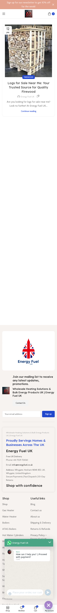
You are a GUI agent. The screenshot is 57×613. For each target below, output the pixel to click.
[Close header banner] (53, 4)
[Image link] (28, 350)
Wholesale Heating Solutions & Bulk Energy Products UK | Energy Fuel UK (33, 392)
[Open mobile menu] (4, 14)
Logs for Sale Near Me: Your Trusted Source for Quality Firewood (29, 87)
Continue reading (28, 111)
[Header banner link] (24, 4)
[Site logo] (28, 13)
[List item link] (14, 504)
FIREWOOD (28, 77)
